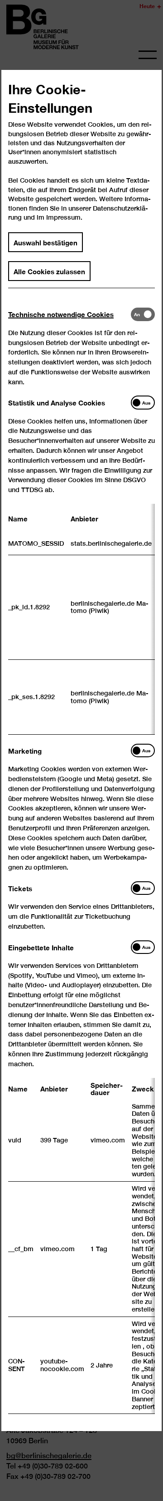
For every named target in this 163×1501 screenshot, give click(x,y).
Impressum (63, 217)
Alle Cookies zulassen (49, 271)
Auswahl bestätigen (45, 242)
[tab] (69, 314)
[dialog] (81, 750)
